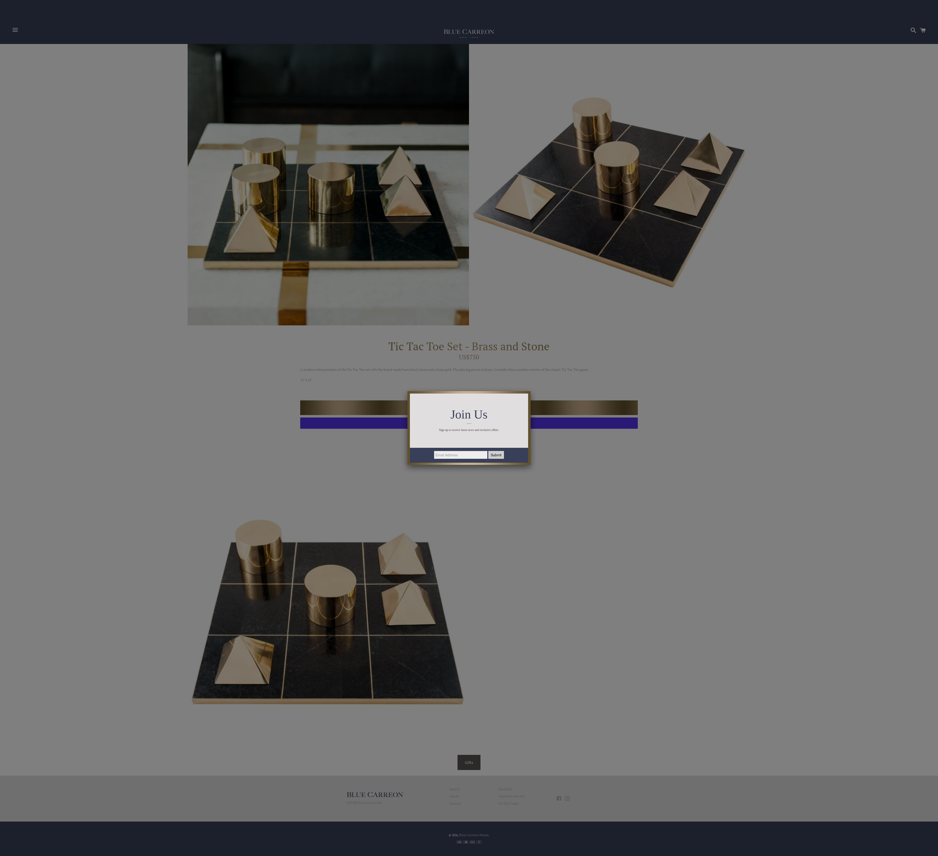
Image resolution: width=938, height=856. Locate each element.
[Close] (530, 391)
